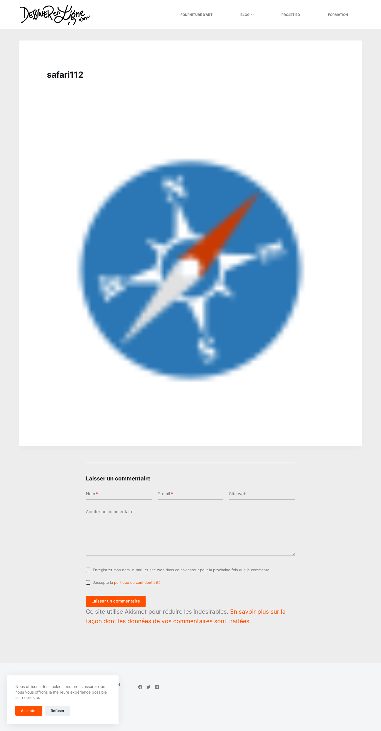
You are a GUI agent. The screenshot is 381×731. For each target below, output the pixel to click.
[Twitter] (148, 687)
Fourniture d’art (196, 15)
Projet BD (290, 15)
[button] (252, 15)
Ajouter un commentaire (110, 511)
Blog (245, 15)
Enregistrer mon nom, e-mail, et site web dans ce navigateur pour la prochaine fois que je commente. (182, 570)
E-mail (165, 493)
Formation (338, 15)
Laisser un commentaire (115, 601)
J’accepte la (127, 582)
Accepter (29, 710)
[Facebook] (140, 687)
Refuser (57, 710)
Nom (92, 493)
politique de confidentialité (137, 582)
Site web (237, 493)
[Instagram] (157, 687)
